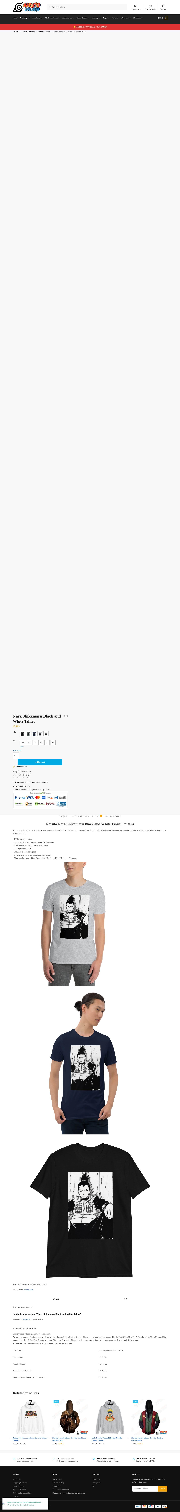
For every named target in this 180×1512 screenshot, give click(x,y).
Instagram (96, 1483)
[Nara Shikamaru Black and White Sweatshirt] (67, 716)
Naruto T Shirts (44, 31)
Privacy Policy (18, 1486)
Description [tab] (63, 816)
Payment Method (19, 1490)
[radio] (22, 733)
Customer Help (150, 9)
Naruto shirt (28, 1290)
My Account (136, 9)
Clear (21, 747)
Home (15, 31)
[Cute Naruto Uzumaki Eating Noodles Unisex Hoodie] (110, 1417)
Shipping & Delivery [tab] (113, 816)
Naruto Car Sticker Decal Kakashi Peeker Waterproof (25, 1502)
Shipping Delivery (20, 1483)
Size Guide (17, 750)
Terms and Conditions (61, 1490)
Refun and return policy (22, 1493)
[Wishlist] (45, 1403)
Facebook (96, 1479)
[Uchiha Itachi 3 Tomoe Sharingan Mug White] (64, 716)
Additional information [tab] (80, 816)
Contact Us (57, 1486)
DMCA (15, 1496)
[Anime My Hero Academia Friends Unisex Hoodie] (31, 1417)
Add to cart (40, 762)
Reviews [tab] (95, 816)
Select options (30, 1448)
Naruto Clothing (28, 31)
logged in (26, 1319)
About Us (16, 1479)
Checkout (163, 9)
